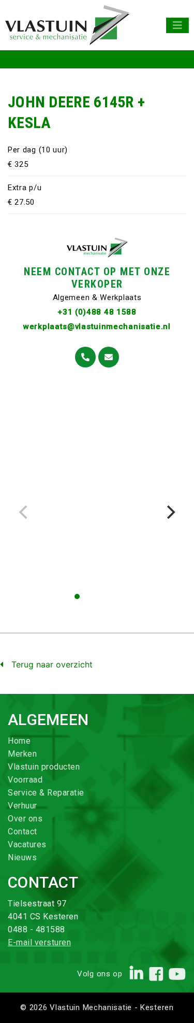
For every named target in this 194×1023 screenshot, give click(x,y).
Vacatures (27, 844)
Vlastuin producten (44, 767)
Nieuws (22, 857)
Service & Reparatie (46, 793)
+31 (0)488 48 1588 (97, 312)
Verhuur (22, 806)
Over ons (25, 818)
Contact (22, 831)
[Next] (169, 512)
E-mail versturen (39, 942)
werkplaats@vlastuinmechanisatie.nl (97, 326)
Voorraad (25, 780)
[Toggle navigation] (177, 25)
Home (19, 741)
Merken (22, 754)
